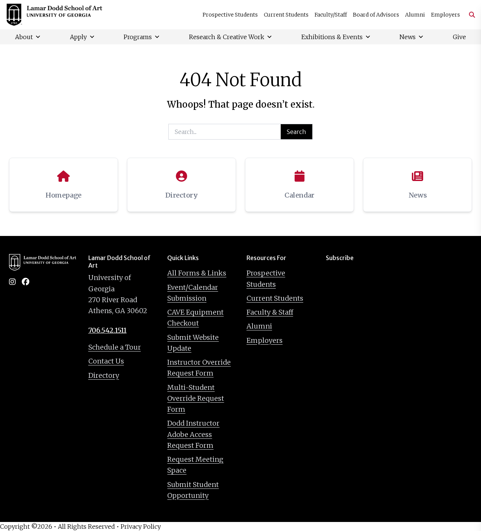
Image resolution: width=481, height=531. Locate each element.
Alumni (415, 14)
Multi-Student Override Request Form (195, 398)
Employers (445, 14)
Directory (103, 375)
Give (459, 37)
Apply (78, 37)
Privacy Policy (141, 526)
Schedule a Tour (114, 347)
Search (296, 131)
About (24, 37)
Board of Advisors (376, 14)
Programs (138, 37)
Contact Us (106, 361)
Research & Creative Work (226, 37)
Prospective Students (230, 14)
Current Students (286, 14)
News (407, 37)
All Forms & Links (196, 273)
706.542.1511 (107, 330)
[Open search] (469, 14)
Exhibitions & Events (332, 37)
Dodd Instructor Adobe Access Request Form (193, 434)
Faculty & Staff (270, 312)
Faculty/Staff (331, 14)
